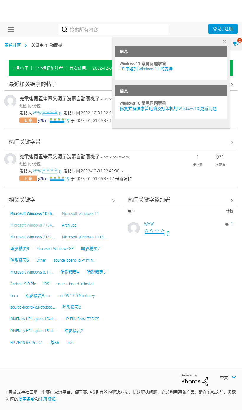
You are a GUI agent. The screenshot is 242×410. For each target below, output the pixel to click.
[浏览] (9, 29)
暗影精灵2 (73, 330)
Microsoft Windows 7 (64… (32, 225)
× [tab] (224, 41)
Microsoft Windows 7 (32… (32, 237)
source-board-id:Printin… (74, 260)
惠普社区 (12, 45)
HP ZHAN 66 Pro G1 (26, 342)
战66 (54, 342)
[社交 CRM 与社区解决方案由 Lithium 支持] (195, 379)
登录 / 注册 (223, 29)
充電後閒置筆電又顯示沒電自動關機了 (74, 98)
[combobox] (113, 29)
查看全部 (121, 142)
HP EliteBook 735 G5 (81, 319)
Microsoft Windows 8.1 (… (31, 272)
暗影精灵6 (96, 272)
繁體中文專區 (30, 105)
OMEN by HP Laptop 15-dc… (33, 319)
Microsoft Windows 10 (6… (32, 213)
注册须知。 (49, 399)
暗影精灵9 (19, 248)
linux (14, 295)
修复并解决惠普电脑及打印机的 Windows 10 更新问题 (168, 108)
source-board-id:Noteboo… (32, 307)
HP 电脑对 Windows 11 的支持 (146, 69)
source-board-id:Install (75, 283)
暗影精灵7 (90, 248)
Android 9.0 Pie (23, 283)
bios (70, 342)
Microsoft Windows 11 (80, 213)
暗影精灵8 (71, 307)
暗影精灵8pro (37, 295)
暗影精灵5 (19, 260)
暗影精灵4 (69, 272)
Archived (69, 225)
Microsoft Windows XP (55, 248)
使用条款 (26, 399)
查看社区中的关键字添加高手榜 (180, 201)
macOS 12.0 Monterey (76, 295)
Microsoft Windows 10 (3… (84, 237)
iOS (46, 283)
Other (41, 260)
